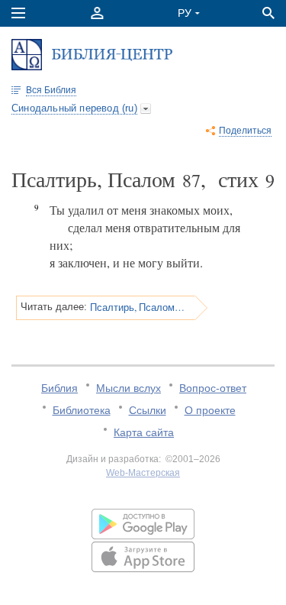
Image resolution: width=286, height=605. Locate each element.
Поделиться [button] (245, 130)
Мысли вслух (128, 388)
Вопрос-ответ (212, 388)
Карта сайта (144, 432)
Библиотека (82, 410)
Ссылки (147, 410)
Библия (59, 388)
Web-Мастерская (143, 472)
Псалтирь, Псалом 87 (137, 307)
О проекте (210, 410)
